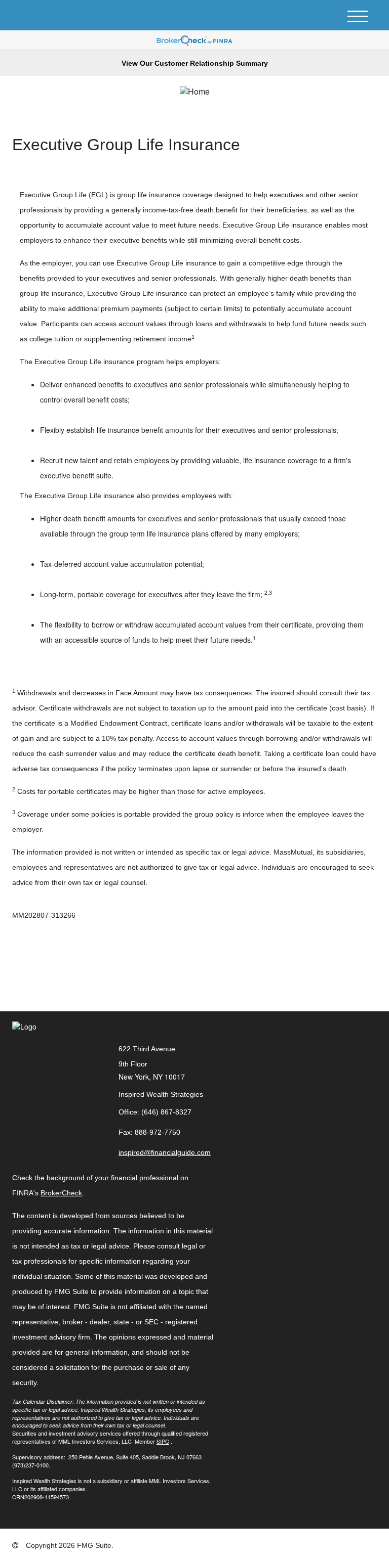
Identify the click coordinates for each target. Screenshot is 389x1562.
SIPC (163, 1441)
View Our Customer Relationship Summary (195, 63)
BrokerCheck (61, 1193)
